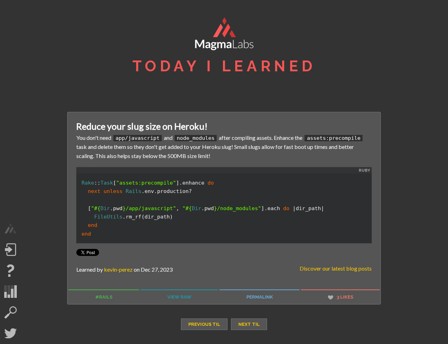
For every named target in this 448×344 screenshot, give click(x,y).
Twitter (10, 333)
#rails (103, 297)
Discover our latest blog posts (336, 268)
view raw (179, 297)
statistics (10, 291)
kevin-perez (118, 269)
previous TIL (204, 324)
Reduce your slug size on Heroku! (142, 126)
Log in (10, 249)
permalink (259, 297)
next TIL (249, 324)
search (10, 312)
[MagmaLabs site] (10, 228)
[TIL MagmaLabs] (224, 35)
